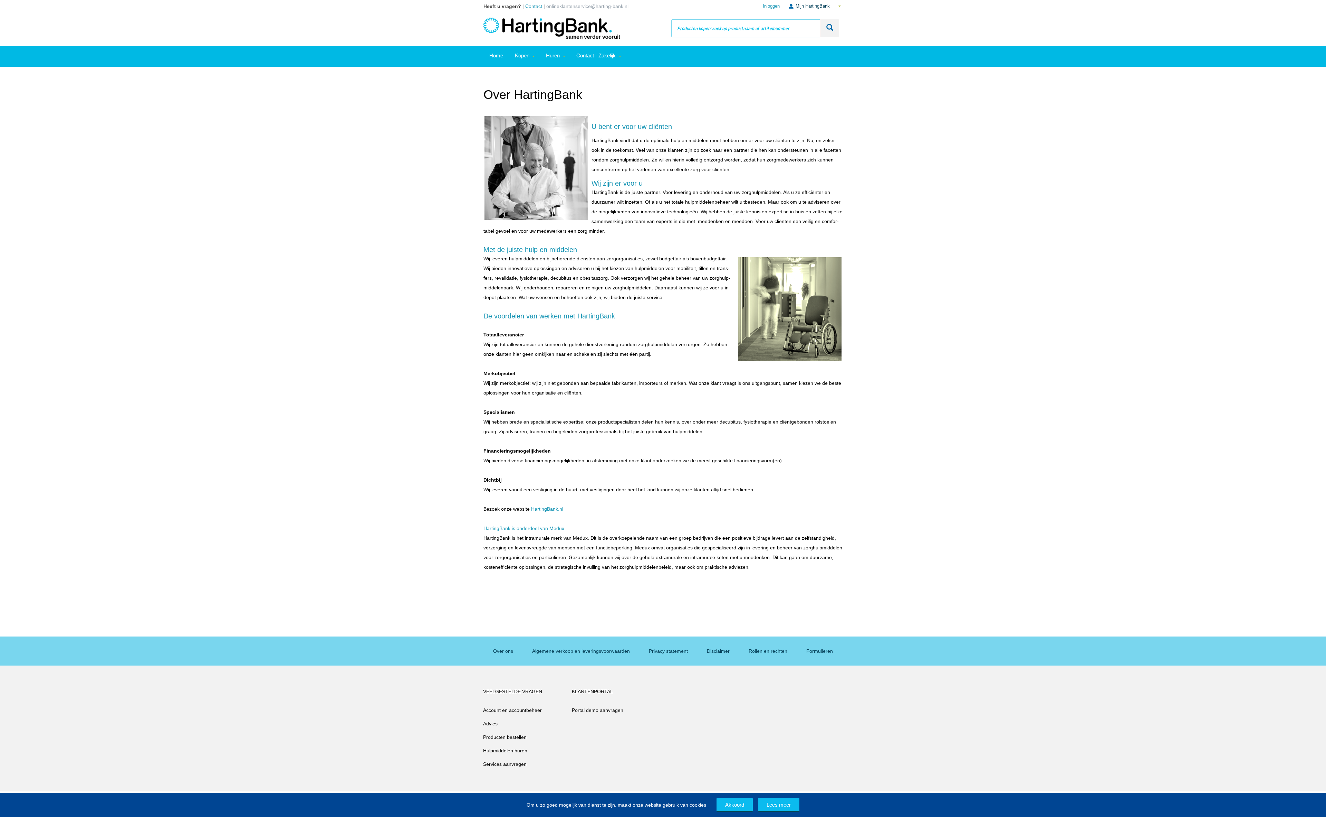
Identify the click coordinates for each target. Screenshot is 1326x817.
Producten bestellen (505, 737)
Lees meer (779, 805)
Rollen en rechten (768, 651)
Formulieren (819, 651)
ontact (535, 6)
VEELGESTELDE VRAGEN (512, 691)
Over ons (503, 651)
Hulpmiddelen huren (505, 750)
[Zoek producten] (829, 28)
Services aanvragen (505, 764)
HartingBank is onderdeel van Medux (523, 528)
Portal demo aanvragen (597, 710)
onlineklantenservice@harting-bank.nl (587, 6)
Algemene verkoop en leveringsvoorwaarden (581, 651)
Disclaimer (718, 651)
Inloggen (771, 6)
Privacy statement (668, 651)
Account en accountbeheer (512, 710)
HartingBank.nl (547, 509)
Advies (490, 723)
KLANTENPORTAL (592, 691)
